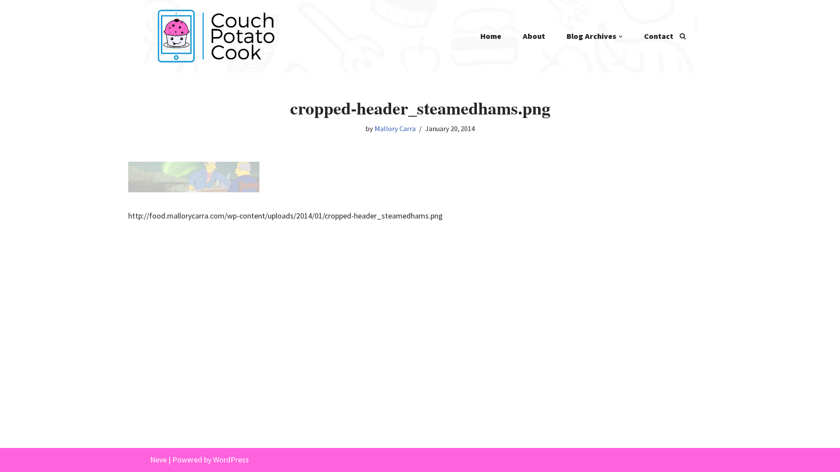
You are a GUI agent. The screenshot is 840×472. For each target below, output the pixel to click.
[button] (621, 36)
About (534, 36)
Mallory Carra (395, 128)
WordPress (231, 460)
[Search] (682, 36)
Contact (658, 36)
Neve (158, 460)
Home (490, 36)
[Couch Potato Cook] (215, 36)
